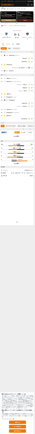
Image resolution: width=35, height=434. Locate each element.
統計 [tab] (9, 48)
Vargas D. (20, 91)
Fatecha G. (9, 109)
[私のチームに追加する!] (2, 34)
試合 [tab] (3, 44)
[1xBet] (4, 132)
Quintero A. (9, 81)
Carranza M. (15, 67)
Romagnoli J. (9, 97)
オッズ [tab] (8, 44)
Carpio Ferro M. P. (17, 81)
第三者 (25, 407)
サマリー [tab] (4, 48)
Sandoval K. (16, 112)
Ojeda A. (8, 78)
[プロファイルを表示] (6, 34)
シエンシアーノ (6, 37)
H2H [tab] (13, 44)
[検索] (28, 4)
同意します (17, 422)
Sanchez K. (19, 84)
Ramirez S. (14, 78)
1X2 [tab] (3, 126)
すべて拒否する (17, 426)
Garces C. (15, 109)
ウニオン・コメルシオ (27, 38)
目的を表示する (17, 431)
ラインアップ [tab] (16, 48)
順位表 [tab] (18, 44)
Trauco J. (25, 84)
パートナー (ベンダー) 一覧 (8, 419)
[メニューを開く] (31, 4)
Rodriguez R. (9, 112)
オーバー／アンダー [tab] (10, 126)
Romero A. (19, 106)
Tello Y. (25, 91)
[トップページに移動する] (8, 5)
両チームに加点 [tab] (21, 126)
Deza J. (17, 55)
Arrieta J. (25, 106)
